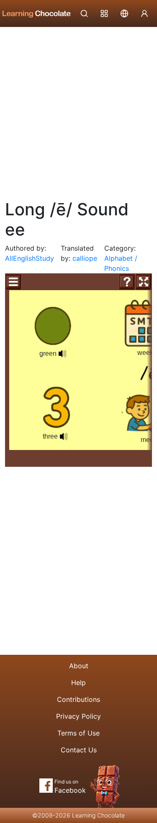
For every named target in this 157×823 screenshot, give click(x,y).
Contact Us (79, 750)
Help (78, 682)
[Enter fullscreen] (143, 281)
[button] (63, 436)
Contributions (78, 699)
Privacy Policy (78, 716)
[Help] (126, 281)
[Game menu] (13, 281)
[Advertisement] (78, 110)
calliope (84, 258)
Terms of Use (78, 733)
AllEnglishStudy (29, 258)
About (78, 666)
